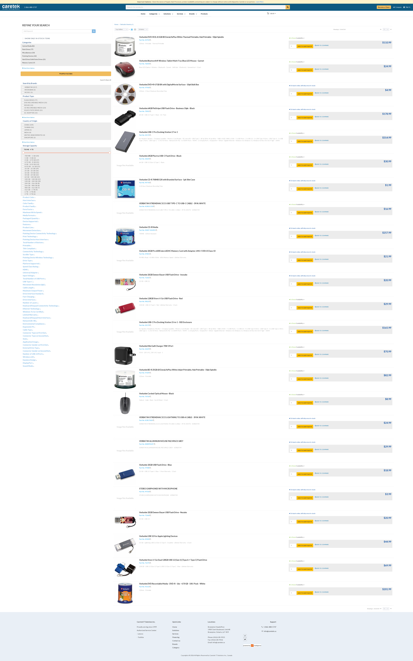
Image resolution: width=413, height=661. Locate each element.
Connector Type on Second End (35, 336)
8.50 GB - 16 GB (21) (32, 166)
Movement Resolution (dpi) (34, 285)
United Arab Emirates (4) (34, 135)
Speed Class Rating (30, 267)
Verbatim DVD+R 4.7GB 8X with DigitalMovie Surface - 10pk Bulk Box (169, 85)
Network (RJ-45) (29, 321)
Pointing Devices (29, 56)
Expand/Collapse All (105, 80)
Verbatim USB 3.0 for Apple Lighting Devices (158, 536)
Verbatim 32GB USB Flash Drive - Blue (155, 465)
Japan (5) (28, 130)
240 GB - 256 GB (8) (32, 183)
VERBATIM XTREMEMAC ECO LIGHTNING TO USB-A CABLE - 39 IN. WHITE (172, 417)
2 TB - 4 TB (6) (30, 194)
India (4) (27, 132)
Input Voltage (28, 276)
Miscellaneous (28, 53)
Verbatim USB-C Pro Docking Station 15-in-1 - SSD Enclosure (165, 322)
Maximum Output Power (33, 291)
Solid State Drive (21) (33, 110)
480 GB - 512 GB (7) (32, 188)
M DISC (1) (28, 92)
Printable (27, 245)
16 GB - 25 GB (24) (31, 168)
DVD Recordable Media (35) (35, 102)
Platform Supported (31, 264)
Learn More (260, 2)
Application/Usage (30, 342)
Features (26, 224)
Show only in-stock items (37, 38)
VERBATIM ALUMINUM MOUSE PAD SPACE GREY (161, 441)
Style (25, 339)
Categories (26, 42)
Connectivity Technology (33, 251)
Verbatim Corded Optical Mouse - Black (156, 393)
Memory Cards (28, 63)
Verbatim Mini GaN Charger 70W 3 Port (156, 346)
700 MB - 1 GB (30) (31, 156)
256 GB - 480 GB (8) (32, 185)
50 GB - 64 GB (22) (31, 175)
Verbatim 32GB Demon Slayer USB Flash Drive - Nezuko (163, 512)
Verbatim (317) (30, 87)
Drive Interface (29, 300)
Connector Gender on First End (35, 345)
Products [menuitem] (204, 14)
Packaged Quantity (31, 218)
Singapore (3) (30, 137)
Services (175, 634)
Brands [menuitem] (192, 14)
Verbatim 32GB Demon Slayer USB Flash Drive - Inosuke (163, 275)
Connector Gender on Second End (36, 351)
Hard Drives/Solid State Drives (33, 59)
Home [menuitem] (143, 14)
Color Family (28, 203)
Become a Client (384, 7)
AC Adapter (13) (31, 113)
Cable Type (27, 330)
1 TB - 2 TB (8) (30, 192)
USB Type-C (28, 282)
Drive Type (27, 261)
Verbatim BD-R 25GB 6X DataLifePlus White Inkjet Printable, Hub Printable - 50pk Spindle (178, 370)
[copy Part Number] (150, 40)
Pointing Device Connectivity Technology (39, 233)
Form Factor (28, 209)
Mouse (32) (28, 105)
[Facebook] (245, 636)
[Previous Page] (380, 29)
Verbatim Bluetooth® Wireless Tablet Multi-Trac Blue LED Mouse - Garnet (171, 61)
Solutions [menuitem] (167, 14)
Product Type (28, 96)
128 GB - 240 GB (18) (32, 181)
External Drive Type (31, 348)
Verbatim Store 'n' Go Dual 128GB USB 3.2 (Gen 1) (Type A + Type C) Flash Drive (173, 560)
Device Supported (30, 221)
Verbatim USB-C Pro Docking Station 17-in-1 (158, 132)
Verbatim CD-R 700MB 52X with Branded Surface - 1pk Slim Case (167, 180)
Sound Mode (28, 366)
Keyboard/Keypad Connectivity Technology (40, 306)
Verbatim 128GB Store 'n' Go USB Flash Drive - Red (161, 298)
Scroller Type (28, 254)
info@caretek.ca (270, 631)
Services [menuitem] (180, 14)
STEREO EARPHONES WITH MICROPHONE (158, 489)
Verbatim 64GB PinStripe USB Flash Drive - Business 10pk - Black (167, 108)
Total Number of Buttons (33, 242)
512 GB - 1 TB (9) (31, 190)
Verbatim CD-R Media (148, 227)
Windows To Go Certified (33, 312)
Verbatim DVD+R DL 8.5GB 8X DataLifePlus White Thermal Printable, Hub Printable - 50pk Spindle (181, 37)
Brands (175, 644)
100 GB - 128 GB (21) (32, 179)
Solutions (175, 630)
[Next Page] (390, 29)
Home (174, 627)
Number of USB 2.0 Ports (33, 354)
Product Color (29, 197)
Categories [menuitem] (153, 14)
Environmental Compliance (34, 324)
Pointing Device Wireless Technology (38, 258)
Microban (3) (30, 90)
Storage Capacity (30, 146)
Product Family (29, 206)
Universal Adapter (30, 273)
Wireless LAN (28, 357)
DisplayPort (28, 363)
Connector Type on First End (34, 333)
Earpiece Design (29, 360)
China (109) (29, 125)
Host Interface (29, 200)
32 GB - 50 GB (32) (31, 173)
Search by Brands (30, 83)
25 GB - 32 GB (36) (31, 171)
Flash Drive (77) (30, 100)
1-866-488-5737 (30, 7)
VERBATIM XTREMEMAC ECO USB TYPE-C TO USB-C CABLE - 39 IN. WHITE (172, 203)
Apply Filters (66, 74)
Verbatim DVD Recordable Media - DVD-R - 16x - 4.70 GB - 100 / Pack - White (172, 584)
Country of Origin (30, 121)
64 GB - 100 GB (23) (32, 177)
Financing (175, 637)
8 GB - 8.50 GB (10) (31, 164)
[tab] (66, 83)
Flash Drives (27, 49)
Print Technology (30, 236)
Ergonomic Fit (28, 327)
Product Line (28, 227)
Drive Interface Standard (33, 294)
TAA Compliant (29, 248)
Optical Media (28, 46)
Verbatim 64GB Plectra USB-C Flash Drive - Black (160, 156)
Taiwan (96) (29, 127)
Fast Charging (28, 297)
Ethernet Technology (31, 309)
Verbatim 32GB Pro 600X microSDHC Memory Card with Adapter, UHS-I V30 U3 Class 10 (177, 251)
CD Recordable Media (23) (35, 108)
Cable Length (28, 288)
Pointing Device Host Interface (35, 239)
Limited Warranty (30, 315)
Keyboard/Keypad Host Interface (36, 318)
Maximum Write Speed (32, 212)
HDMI (25, 270)
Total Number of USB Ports (34, 279)
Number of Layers (30, 303)
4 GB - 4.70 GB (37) (31, 160)
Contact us (176, 641)
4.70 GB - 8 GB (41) (31, 162)
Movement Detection (31, 230)
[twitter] (245, 639)
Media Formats (29, 215)
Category (175, 647)
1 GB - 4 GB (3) (30, 158)
